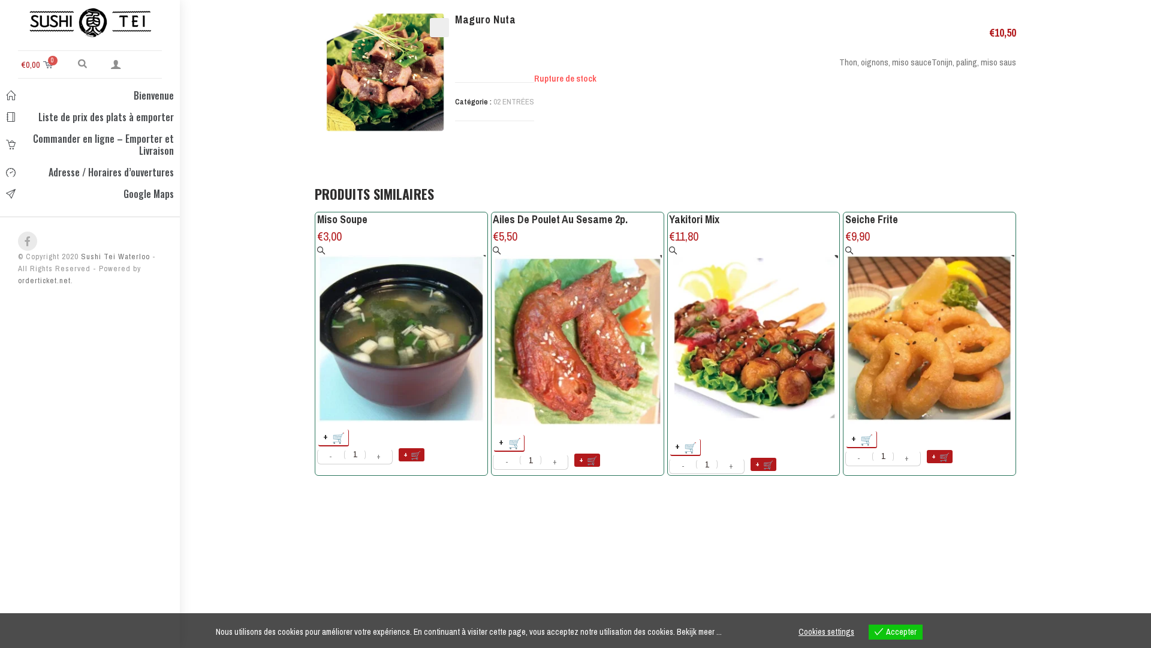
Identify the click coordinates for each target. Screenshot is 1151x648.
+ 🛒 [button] (334, 437)
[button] (82, 63)
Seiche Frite (871, 219)
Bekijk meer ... (699, 631)
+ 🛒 (412, 454)
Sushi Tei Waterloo (114, 256)
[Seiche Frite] (929, 335)
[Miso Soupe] (401, 334)
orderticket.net (44, 280)
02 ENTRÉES (513, 102)
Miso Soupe (342, 219)
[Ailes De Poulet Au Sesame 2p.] (577, 337)
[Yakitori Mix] (753, 339)
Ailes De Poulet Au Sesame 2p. (560, 219)
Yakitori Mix (694, 219)
